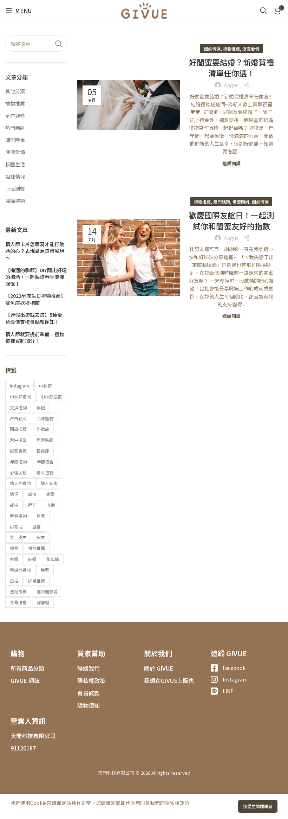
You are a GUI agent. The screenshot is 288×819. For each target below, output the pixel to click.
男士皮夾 (18, 537)
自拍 (14, 581)
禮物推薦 (231, 49)
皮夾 (41, 537)
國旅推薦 (18, 429)
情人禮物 (45, 472)
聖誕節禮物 (20, 570)
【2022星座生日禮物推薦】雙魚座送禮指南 (35, 299)
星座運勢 (15, 116)
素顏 (14, 559)
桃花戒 (16, 527)
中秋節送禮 (51, 396)
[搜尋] (263, 11)
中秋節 (45, 386)
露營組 (43, 602)
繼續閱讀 (231, 163)
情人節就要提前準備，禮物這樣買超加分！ (34, 338)
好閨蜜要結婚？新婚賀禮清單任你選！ (231, 67)
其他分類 (15, 91)
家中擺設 (18, 440)
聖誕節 (52, 559)
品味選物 (45, 418)
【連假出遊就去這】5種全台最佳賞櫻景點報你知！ (33, 318)
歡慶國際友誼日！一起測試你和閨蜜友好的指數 (231, 220)
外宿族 (43, 429)
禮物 (14, 548)
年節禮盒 (45, 462)
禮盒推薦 (36, 548)
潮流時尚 (241, 202)
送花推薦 (18, 591)
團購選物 (15, 201)
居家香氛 (18, 451)
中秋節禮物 (20, 396)
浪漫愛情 (250, 49)
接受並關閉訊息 (258, 806)
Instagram (19, 386)
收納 (50, 505)
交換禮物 (18, 407)
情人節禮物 (20, 483)
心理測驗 (15, 188)
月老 (41, 516)
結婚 (32, 559)
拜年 (32, 505)
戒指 (14, 505)
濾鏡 (36, 527)
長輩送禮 (18, 602)
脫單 (45, 570)
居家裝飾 (45, 440)
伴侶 (41, 407)
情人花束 (49, 483)
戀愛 (50, 494)
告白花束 (18, 418)
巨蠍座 (43, 451)
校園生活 (15, 164)
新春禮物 (18, 516)
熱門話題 (221, 202)
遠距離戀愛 (47, 591)
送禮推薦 (36, 581)
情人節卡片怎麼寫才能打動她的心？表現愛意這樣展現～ (34, 251)
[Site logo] (144, 9)
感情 (32, 494)
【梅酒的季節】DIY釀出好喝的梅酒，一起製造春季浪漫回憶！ (36, 277)
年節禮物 (18, 462)
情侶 (14, 494)
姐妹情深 (212, 49)
